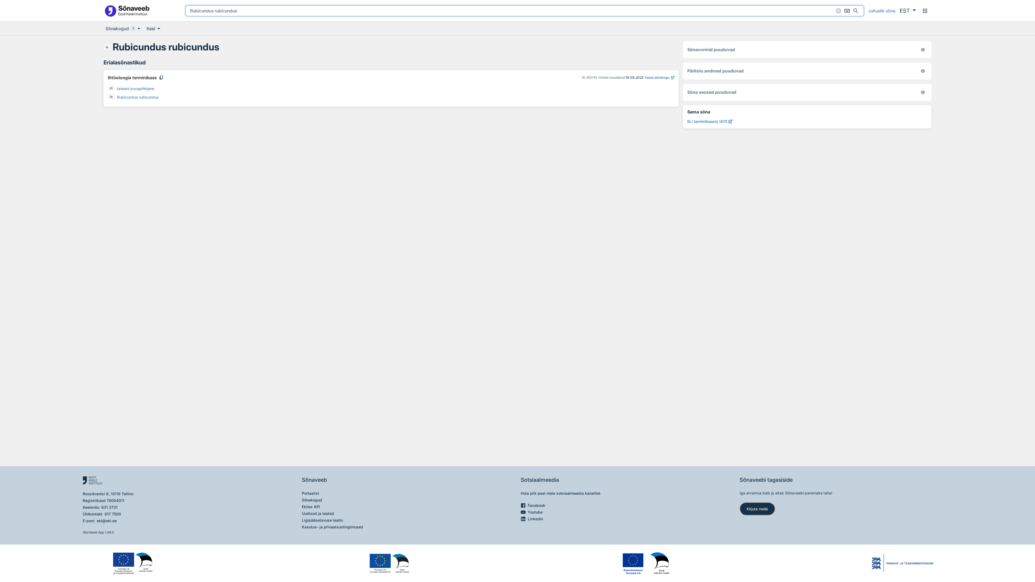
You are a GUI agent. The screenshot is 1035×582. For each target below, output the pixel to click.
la (107, 47)
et (111, 88)
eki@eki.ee (107, 520)
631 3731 (109, 507)
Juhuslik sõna (881, 10)
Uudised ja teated (318, 513)
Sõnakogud (312, 500)
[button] (908, 11)
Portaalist (310, 493)
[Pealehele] (127, 10)
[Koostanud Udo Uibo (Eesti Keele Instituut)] (923, 71)
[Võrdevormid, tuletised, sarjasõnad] (923, 92)
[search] (524, 10)
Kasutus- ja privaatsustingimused (332, 527)
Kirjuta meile (757, 509)
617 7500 (113, 514)
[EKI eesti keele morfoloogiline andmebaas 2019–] (923, 50)
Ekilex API (311, 506)
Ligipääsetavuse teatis (322, 520)
